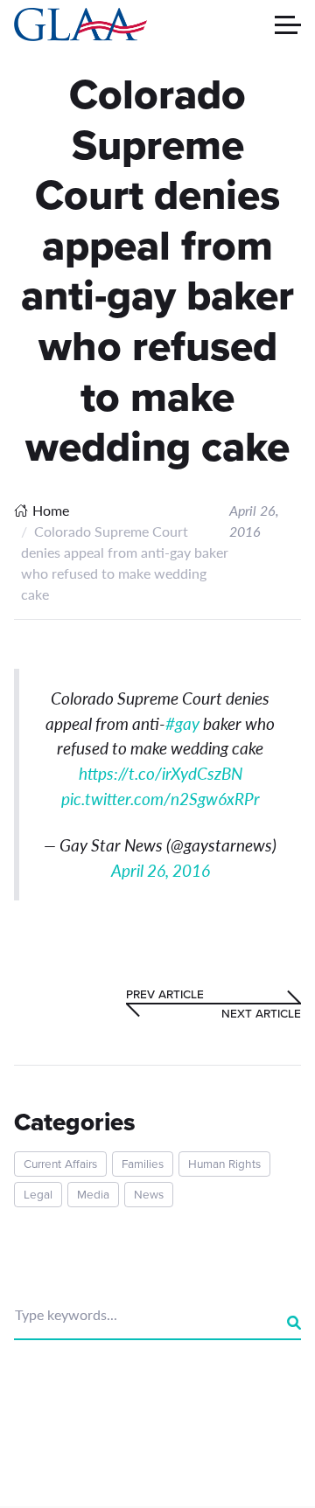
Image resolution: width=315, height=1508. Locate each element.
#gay (182, 723)
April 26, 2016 (160, 870)
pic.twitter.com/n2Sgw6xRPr (160, 798)
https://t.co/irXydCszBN (160, 773)
